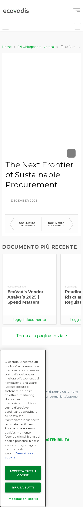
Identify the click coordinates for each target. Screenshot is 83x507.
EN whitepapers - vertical (36, 47)
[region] (23, 428)
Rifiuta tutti (23, 487)
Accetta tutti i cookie (23, 473)
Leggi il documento (29, 320)
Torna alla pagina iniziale (41, 335)
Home (7, 47)
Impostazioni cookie (23, 498)
